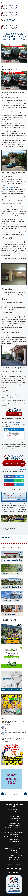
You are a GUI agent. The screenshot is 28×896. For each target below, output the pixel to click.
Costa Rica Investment (14, 830)
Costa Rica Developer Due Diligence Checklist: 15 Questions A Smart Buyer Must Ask (15, 739)
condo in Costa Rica (14, 94)
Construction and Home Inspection (14, 821)
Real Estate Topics (19, 837)
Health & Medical (19, 827)
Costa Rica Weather (9, 848)
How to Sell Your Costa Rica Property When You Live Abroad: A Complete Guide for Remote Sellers (16, 733)
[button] (9, 476)
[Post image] (2, 721)
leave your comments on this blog (17, 469)
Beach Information (14, 814)
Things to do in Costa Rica (14, 864)
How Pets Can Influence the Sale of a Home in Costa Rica (15, 722)
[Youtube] (16, 868)
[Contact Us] (14, 460)
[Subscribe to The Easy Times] (14, 497)
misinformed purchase (18, 113)
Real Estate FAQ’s (14, 850)
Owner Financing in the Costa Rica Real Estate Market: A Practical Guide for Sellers (15, 727)
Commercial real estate (14, 809)
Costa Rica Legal (8, 832)
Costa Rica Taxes (8, 846)
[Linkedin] (20, 868)
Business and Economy (14, 816)
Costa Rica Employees (14, 823)
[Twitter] (12, 868)
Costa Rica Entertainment (14, 825)
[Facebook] (8, 868)
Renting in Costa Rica (14, 859)
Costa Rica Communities (14, 818)
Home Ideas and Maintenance (14, 853)
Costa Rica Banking (14, 811)
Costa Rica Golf (8, 827)
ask (18, 402)
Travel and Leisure (19, 846)
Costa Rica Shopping (14, 843)
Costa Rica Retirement (14, 841)
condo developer (9, 187)
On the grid (20, 855)
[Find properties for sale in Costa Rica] (14, 518)
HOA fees (10, 397)
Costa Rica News (8, 837)
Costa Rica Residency (14, 839)
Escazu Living (20, 848)
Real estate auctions (14, 857)
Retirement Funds (14, 862)
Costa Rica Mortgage (14, 834)
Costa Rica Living (19, 832)
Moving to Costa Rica (10, 855)
